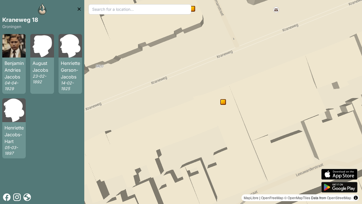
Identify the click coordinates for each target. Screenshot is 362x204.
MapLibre (251, 197)
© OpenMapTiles (297, 197)
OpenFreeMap (272, 197)
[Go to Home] (42, 9)
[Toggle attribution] (355, 197)
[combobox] (140, 9)
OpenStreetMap (339, 197)
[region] (223, 102)
